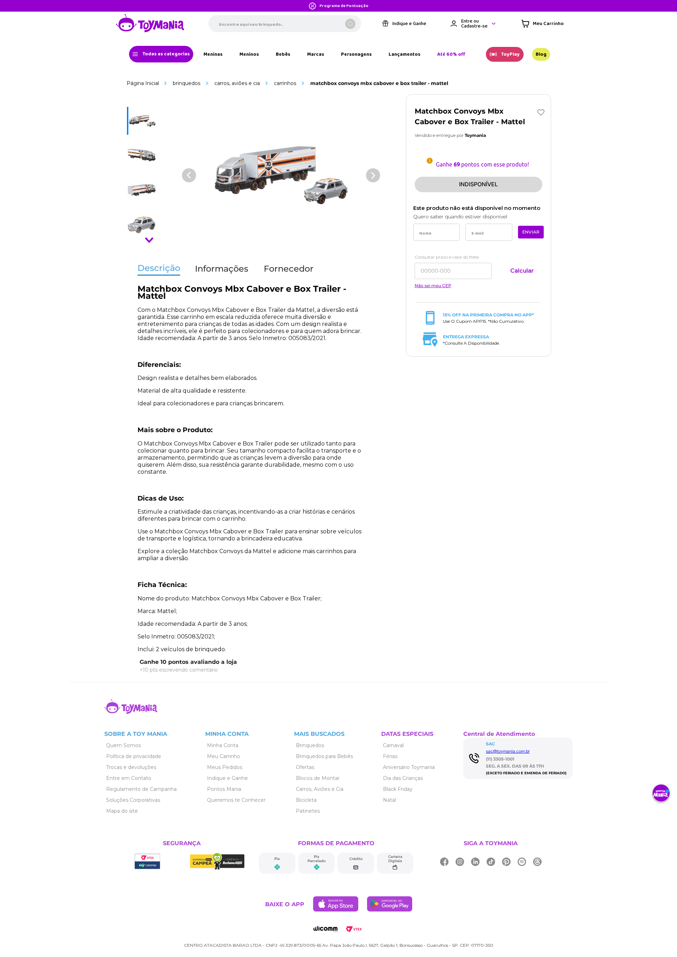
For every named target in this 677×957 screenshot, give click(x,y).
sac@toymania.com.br (508, 751)
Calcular (522, 270)
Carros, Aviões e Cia (237, 83)
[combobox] (284, 23)
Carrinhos (285, 83)
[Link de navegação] (150, 24)
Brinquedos (186, 83)
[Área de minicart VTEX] (542, 24)
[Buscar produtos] (350, 24)
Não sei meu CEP (433, 285)
